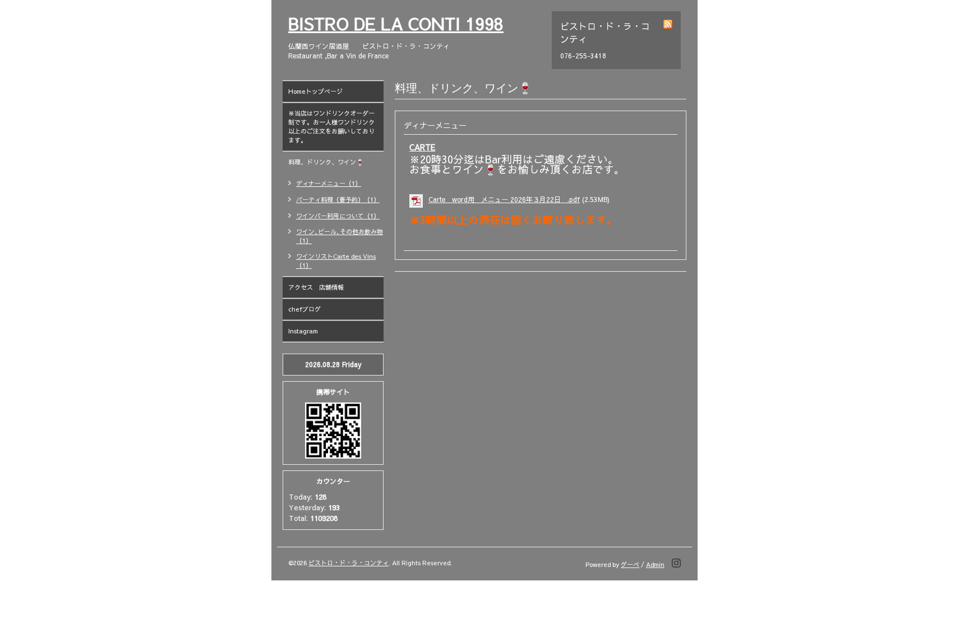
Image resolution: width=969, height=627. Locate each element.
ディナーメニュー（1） (328, 183)
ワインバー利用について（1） (338, 216)
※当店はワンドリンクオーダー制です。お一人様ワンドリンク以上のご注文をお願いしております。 (331, 126)
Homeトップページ (315, 91)
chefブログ (304, 309)
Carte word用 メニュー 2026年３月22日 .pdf (504, 199)
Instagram (303, 331)
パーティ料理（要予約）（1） (338, 199)
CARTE (422, 147)
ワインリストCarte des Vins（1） (336, 260)
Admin (655, 564)
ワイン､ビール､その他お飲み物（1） (339, 236)
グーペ (630, 564)
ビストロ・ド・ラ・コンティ (348, 563)
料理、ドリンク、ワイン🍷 (336, 162)
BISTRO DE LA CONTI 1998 (396, 23)
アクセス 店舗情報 (316, 287)
